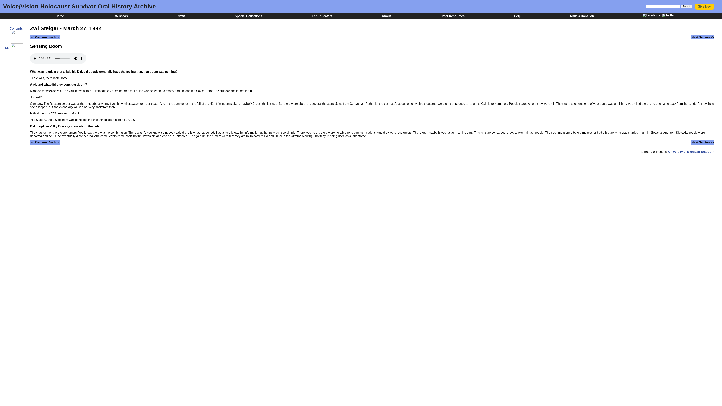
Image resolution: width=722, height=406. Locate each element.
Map (8, 48)
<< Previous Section (45, 37)
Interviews (121, 16)
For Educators (322, 16)
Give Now (704, 6)
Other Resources (452, 16)
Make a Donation (582, 16)
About (386, 16)
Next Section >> (703, 37)
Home (59, 16)
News (181, 16)
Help (517, 16)
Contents (16, 28)
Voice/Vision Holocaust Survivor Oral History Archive (79, 6)
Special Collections (248, 16)
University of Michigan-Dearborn (691, 151)
